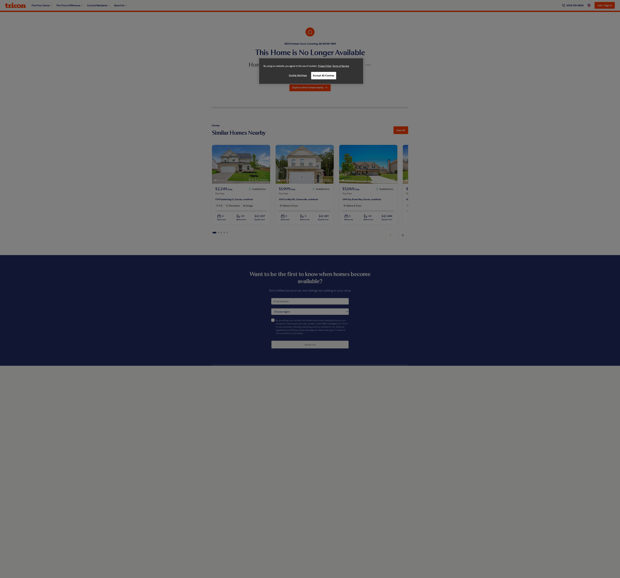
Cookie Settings (298, 75)
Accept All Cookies (323, 75)
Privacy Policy (325, 66)
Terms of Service (340, 66)
